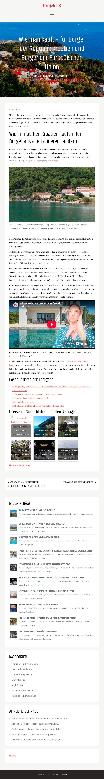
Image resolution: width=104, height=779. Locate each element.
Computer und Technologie (25, 663)
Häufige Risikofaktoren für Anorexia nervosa (38, 604)
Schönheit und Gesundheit (24, 695)
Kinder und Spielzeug (22, 674)
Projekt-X (52, 5)
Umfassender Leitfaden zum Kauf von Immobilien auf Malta (37, 394)
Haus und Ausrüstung (19, 465)
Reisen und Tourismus (22, 690)
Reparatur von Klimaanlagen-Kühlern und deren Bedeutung (44, 564)
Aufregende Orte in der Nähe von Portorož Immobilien (42, 524)
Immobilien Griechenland (23, 402)
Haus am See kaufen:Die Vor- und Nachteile (30, 398)
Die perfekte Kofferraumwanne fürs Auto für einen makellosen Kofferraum (51, 578)
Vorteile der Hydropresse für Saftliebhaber (38, 631)
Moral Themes (61, 774)
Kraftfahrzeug (18, 679)
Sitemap (12, 755)
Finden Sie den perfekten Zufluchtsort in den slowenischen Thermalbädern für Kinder (55, 551)
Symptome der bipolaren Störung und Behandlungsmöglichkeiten (46, 591)
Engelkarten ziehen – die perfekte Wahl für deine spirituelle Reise (47, 618)
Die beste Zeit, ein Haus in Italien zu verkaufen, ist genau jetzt (38, 405)
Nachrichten (18, 685)
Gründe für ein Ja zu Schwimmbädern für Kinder (39, 537)
